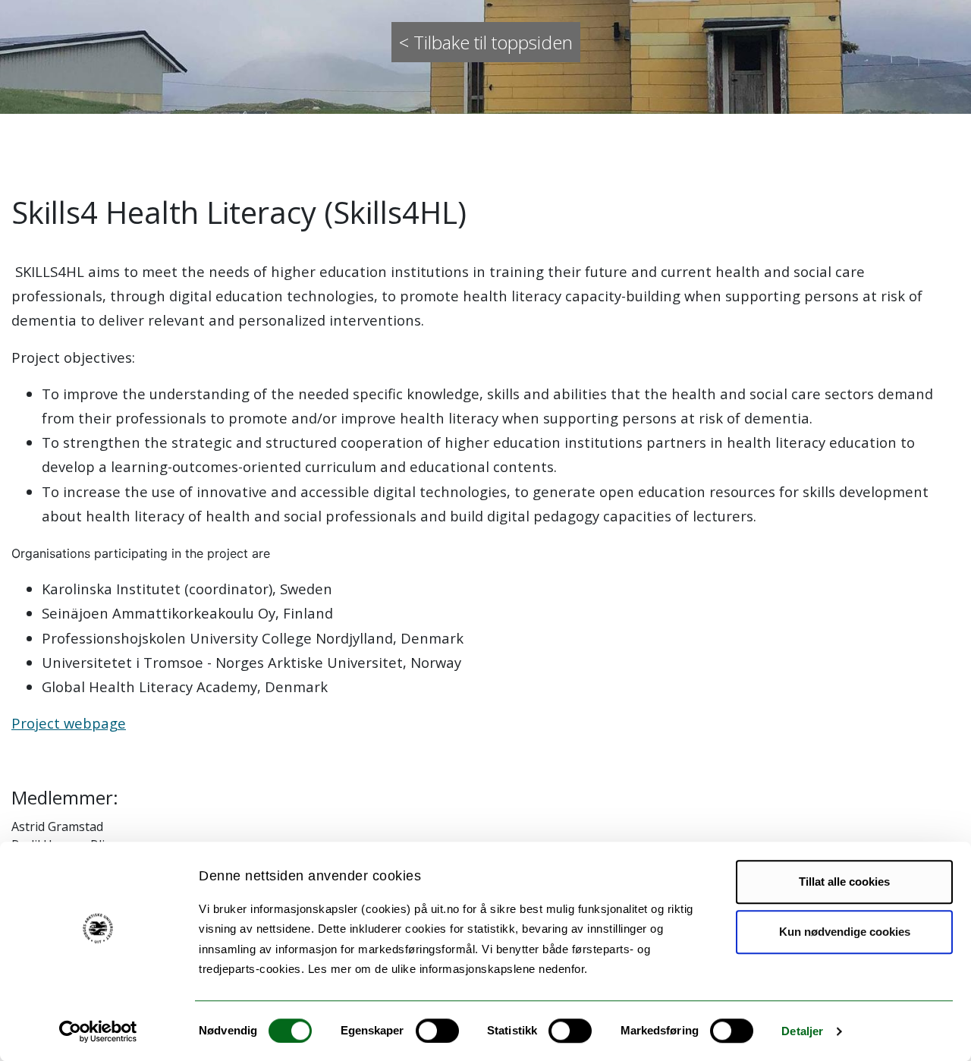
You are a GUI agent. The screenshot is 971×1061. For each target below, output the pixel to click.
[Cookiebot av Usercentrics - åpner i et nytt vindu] (98, 1031)
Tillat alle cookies (844, 881)
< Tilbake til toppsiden (486, 42)
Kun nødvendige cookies (844, 931)
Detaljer (802, 1031)
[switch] (437, 1030)
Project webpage (68, 722)
